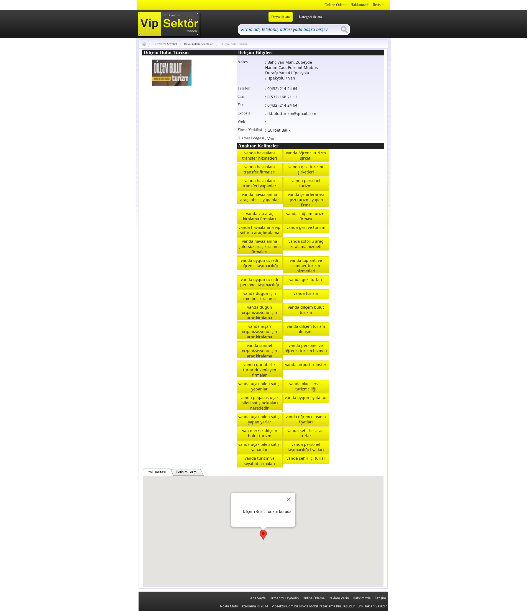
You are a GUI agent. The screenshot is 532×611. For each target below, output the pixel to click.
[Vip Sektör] (146, 44)
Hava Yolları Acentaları (199, 43)
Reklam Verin (339, 598)
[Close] (288, 499)
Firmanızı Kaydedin (284, 598)
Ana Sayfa (258, 598)
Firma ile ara (280, 17)
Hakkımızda (360, 5)
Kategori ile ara (310, 17)
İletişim (379, 5)
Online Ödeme (335, 5)
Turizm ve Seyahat (165, 43)
